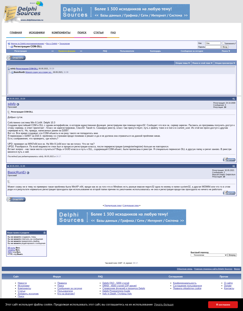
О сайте (228, 283)
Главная (16, 32)
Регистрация (20, 51)
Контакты (229, 288)
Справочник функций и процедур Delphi (123, 288)
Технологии (64, 43)
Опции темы (182, 63)
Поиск (82, 32)
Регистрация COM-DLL (27, 69)
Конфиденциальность (185, 283)
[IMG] (10, 252)
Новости (22, 283)
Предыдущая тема (112, 205)
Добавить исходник (28, 293)
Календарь (155, 51)
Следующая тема (131, 205)
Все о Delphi (51, 43)
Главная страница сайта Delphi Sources (213, 269)
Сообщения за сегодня (192, 51)
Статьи (99, 32)
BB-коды (11, 248)
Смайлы (11, 250)
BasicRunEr (17, 172)
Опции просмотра (224, 63)
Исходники (37, 32)
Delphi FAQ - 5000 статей (115, 283)
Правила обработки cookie (187, 288)
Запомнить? (230, 43)
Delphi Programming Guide (116, 291)
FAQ (113, 32)
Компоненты (61, 32)
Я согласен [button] (223, 304)
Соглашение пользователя (187, 285)
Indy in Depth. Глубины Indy (117, 293)
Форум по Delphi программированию (27, 43)
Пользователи (127, 51)
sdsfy (12, 104)
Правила (62, 283)
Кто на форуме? (66, 293)
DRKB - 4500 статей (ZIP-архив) (119, 285)
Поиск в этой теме (201, 63)
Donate (227, 285)
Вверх (237, 269)
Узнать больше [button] (164, 304)
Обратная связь (184, 269)
